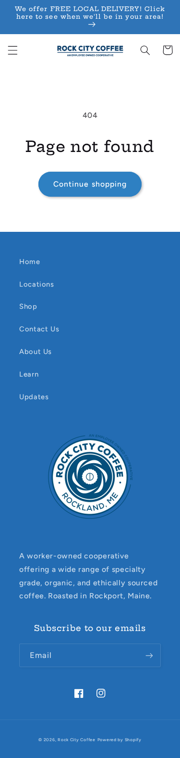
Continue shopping (90, 184)
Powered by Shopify (119, 739)
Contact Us (39, 329)
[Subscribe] (149, 655)
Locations (36, 284)
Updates (33, 396)
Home (29, 261)
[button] (12, 50)
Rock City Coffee (77, 739)
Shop (28, 306)
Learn (28, 374)
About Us (35, 351)
